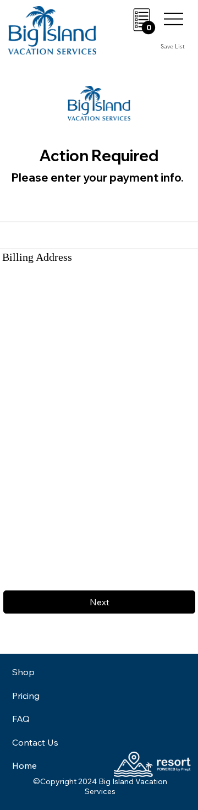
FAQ (21, 718)
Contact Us (35, 742)
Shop (23, 671)
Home (24, 765)
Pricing (26, 695)
